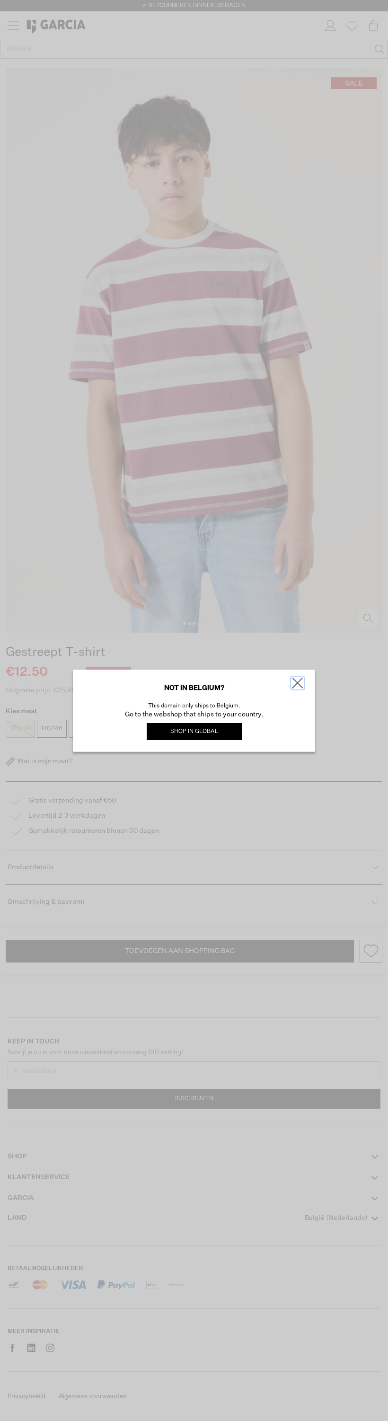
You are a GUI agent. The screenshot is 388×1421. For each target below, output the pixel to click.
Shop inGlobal (194, 731)
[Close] (297, 683)
